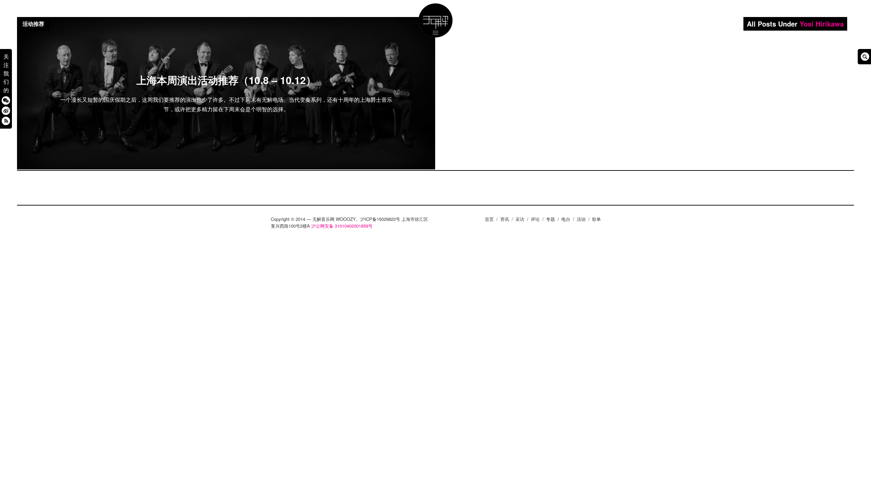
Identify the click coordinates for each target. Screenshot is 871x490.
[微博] (6, 110)
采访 (519, 219)
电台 (565, 219)
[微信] (6, 100)
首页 (489, 219)
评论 (535, 219)
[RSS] (6, 121)
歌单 (596, 219)
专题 (550, 219)
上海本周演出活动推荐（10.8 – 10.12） (226, 79)
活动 (581, 219)
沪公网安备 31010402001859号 (342, 226)
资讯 (504, 219)
